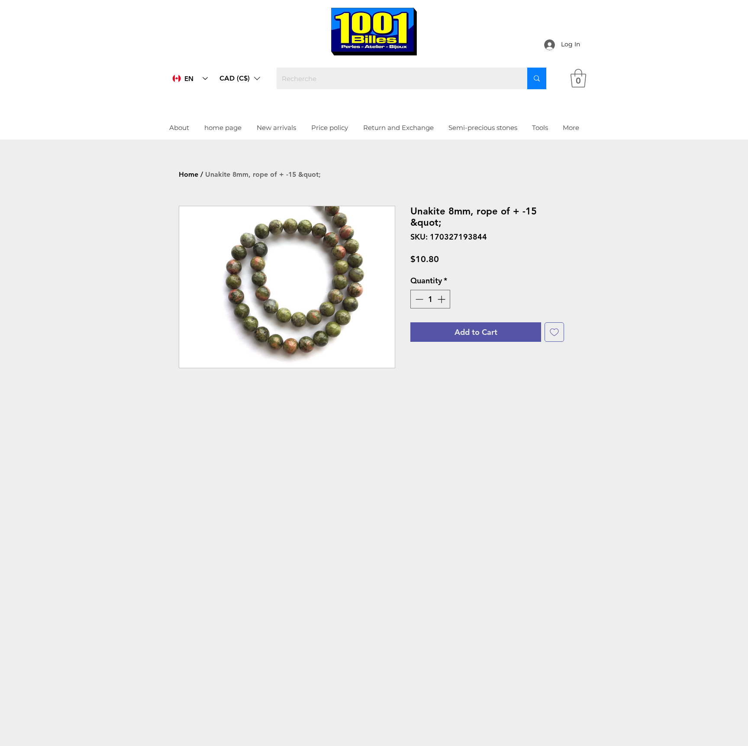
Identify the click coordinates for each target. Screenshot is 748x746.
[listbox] (240, 78)
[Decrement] (418, 299)
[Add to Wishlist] (554, 332)
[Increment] (442, 299)
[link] (578, 78)
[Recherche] (536, 78)
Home (188, 174)
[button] (240, 78)
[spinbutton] (430, 299)
